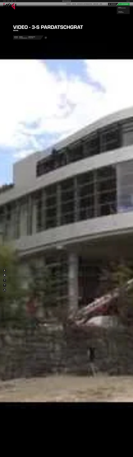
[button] (106, 4)
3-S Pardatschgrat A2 (23, 37)
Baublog (128, 1)
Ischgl (8, 1)
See (15, 1)
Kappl (12, 1)
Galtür (4, 1)
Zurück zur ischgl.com (66, 1)
